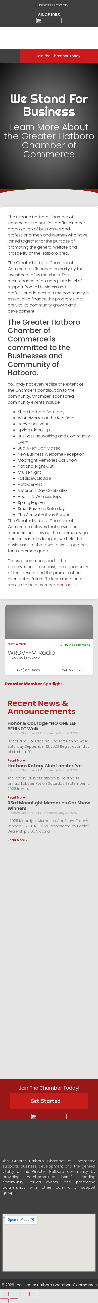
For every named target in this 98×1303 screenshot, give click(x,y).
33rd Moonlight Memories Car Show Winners (49, 805)
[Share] (14, 1294)
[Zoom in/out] (33, 1294)
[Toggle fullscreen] (24, 1294)
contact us (67, 585)
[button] (8, 56)
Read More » (17, 760)
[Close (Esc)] (4, 1294)
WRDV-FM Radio (31, 652)
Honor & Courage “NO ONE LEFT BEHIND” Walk (43, 726)
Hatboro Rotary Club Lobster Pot (45, 766)
